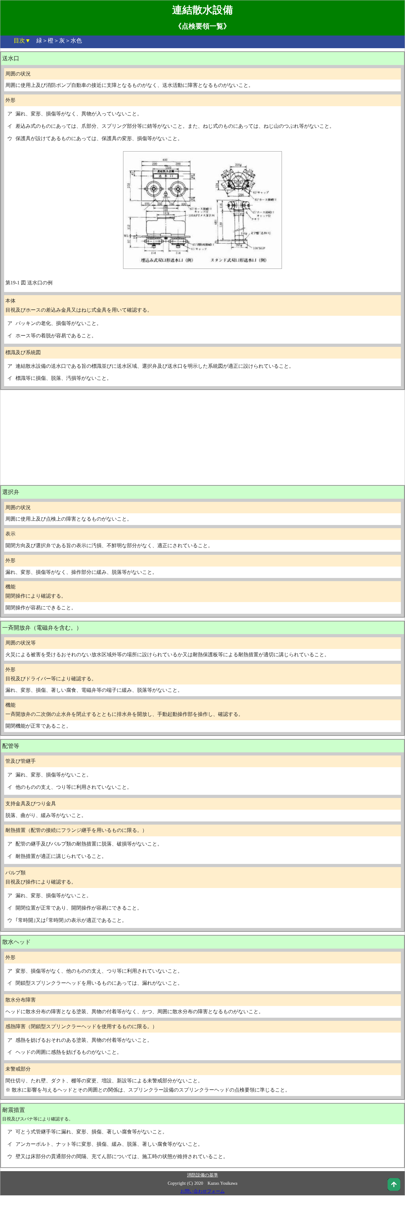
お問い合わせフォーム (202, 1191)
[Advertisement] (202, 437)
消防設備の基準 (202, 1175)
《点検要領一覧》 (202, 26)
